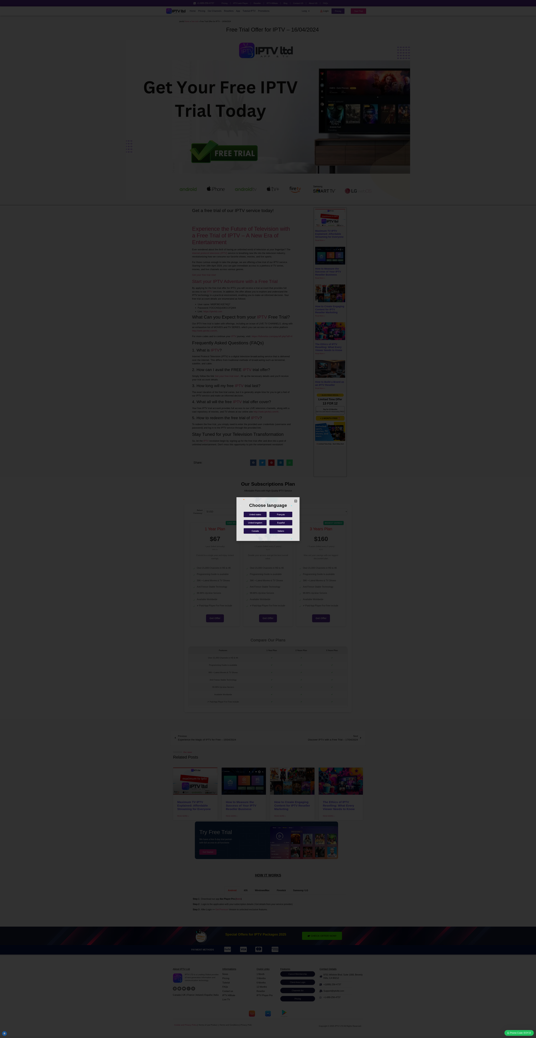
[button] (296, 501)
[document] (268, 519)
